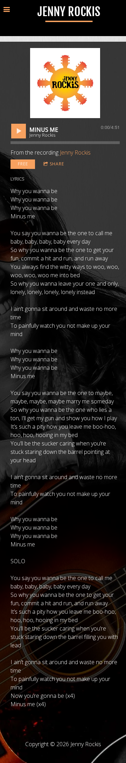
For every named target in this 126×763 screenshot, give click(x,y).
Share (57, 164)
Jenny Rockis (75, 152)
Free (23, 164)
